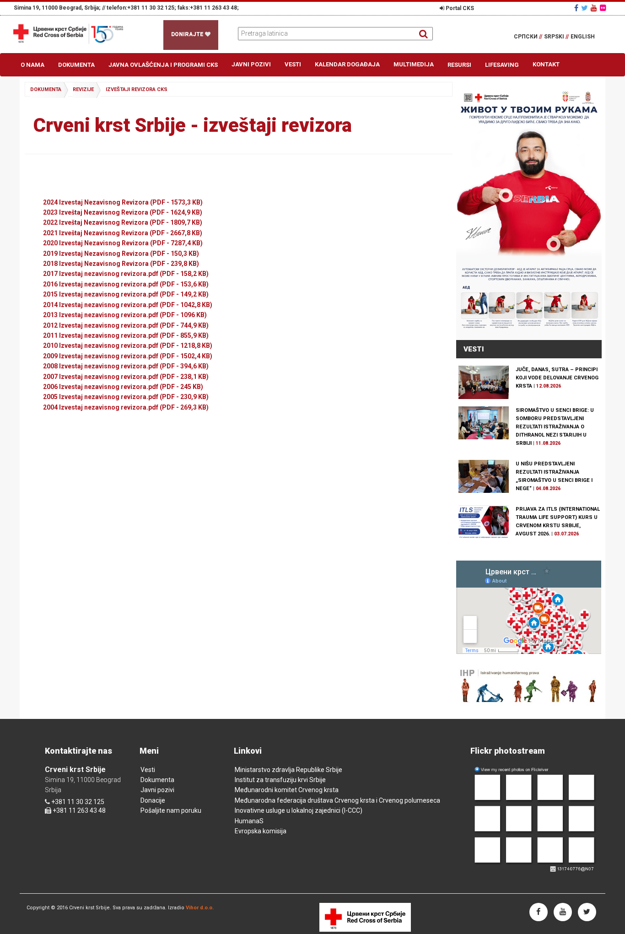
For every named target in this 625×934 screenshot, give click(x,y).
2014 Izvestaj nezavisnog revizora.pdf (127, 304)
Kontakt (546, 64)
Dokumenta (76, 64)
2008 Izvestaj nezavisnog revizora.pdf (126, 366)
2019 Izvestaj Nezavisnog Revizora (121, 253)
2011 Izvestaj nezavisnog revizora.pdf (126, 335)
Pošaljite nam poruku (170, 810)
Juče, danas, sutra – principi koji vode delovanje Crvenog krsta (557, 378)
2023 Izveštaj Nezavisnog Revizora (122, 212)
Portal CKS (459, 8)
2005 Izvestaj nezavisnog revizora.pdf (126, 396)
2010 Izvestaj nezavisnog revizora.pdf (127, 345)
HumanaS (249, 821)
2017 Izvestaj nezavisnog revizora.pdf (126, 273)
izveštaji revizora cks (136, 89)
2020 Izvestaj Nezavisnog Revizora (123, 243)
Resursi (459, 64)
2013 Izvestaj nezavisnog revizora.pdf (125, 315)
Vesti (293, 64)
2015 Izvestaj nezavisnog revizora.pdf (126, 294)
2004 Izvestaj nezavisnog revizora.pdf (126, 407)
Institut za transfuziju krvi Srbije (280, 779)
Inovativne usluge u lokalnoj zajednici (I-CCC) (298, 810)
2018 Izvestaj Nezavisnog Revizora (121, 263)
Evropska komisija (260, 831)
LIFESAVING (502, 64)
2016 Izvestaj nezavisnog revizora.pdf (126, 284)
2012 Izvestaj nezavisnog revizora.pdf (126, 325)
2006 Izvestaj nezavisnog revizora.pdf (123, 386)
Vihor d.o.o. (200, 908)
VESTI (473, 349)
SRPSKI (556, 36)
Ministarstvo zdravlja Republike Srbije (288, 769)
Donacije (152, 800)
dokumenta (45, 89)
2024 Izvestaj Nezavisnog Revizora (123, 202)
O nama (32, 64)
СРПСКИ (528, 36)
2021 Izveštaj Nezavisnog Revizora (122, 233)
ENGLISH (583, 36)
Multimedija (413, 64)
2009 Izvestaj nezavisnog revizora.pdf (127, 356)
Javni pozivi (251, 64)
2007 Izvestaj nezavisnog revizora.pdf (126, 376)
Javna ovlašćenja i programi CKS (163, 64)
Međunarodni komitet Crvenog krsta (287, 790)
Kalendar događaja (347, 64)
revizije (83, 89)
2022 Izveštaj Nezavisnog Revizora (122, 222)
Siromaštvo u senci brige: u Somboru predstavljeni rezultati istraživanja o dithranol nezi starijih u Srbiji (555, 426)
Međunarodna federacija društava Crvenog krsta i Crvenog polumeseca (337, 800)
